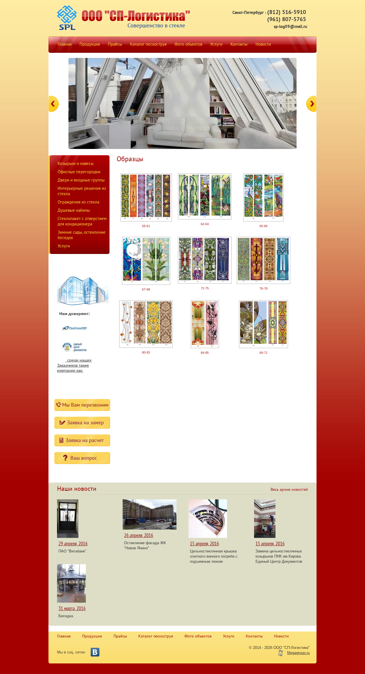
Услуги (64, 246)
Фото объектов (198, 636)
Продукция (92, 636)
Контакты (254, 636)
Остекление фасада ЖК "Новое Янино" (145, 545)
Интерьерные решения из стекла (82, 191)
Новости (281, 636)
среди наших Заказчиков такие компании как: (74, 365)
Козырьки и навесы (76, 164)
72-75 (205, 288)
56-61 (146, 226)
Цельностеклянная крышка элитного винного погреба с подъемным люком (214, 556)
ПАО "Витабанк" (72, 551)
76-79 (263, 288)
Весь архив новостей (289, 489)
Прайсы (120, 636)
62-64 (205, 224)
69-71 (263, 352)
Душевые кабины (74, 210)
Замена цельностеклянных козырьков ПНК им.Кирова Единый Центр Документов (279, 556)
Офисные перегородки (79, 172)
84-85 (205, 352)
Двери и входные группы (81, 180)
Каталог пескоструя (155, 636)
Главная (64, 636)
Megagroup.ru (298, 653)
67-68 (146, 289)
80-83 (146, 352)
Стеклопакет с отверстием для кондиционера (82, 221)
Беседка (65, 616)
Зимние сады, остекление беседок (82, 235)
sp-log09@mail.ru (290, 27)
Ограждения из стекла (78, 202)
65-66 (263, 226)
